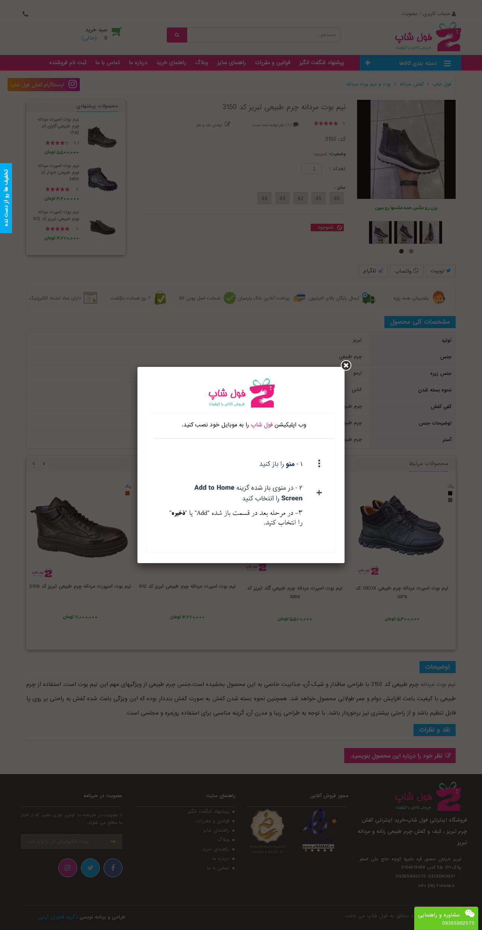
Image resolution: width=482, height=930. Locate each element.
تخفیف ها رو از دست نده (6, 198)
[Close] (346, 365)
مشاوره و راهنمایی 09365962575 (446, 919)
